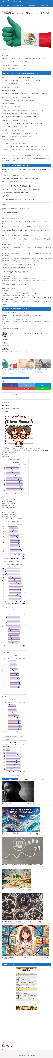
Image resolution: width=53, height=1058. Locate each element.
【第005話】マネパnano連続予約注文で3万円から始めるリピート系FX (26, 370)
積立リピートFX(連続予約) (13, 377)
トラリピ (4, 377)
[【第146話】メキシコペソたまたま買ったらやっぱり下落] (43, 363)
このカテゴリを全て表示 (26, 1002)
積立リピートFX (11, 5)
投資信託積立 (44, 5)
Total (43, 779)
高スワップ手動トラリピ (22, 5)
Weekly (10, 779)
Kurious (4, 49)
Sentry (34, 1055)
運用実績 (3, 5)
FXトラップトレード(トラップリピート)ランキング (14, 351)
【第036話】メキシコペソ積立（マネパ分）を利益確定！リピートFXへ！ (9, 370)
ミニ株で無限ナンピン (34, 5)
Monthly (26, 779)
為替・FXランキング (6, 1049)
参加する (35, 1004)
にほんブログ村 (5, 345)
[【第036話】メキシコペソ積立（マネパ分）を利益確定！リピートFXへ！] (9, 363)
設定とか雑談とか (25, 377)
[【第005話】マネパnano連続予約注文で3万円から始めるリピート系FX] (26, 363)
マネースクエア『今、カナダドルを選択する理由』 (14, 143)
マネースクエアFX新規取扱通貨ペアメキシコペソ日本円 (15, 84)
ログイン (16, 408)
